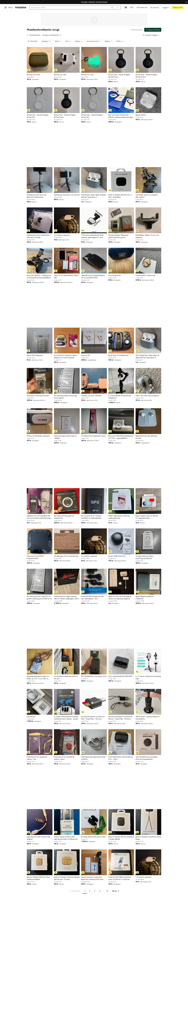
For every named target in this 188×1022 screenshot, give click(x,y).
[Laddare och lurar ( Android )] (94, 381)
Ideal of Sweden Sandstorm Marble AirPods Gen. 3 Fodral (67, 878)
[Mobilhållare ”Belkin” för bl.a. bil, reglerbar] (148, 220)
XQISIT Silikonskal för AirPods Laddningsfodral (119, 517)
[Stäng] (186, 2)
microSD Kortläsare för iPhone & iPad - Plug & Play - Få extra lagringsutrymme (92, 718)
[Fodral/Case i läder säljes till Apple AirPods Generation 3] (94, 180)
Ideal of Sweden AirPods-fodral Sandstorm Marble (38, 878)
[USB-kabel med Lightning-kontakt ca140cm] (94, 742)
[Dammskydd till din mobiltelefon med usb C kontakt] (39, 220)
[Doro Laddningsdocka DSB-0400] (121, 661)
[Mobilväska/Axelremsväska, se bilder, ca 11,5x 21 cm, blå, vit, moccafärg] (39, 661)
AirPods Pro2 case (33, 75)
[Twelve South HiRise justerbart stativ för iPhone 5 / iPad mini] (121, 862)
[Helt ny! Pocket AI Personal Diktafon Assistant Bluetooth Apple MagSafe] (121, 100)
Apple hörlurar (141, 115)
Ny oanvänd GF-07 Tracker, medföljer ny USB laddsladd (91, 517)
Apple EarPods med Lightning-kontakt (147, 437)
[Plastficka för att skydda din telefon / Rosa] (67, 742)
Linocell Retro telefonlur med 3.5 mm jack (66, 677)
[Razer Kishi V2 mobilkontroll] (121, 340)
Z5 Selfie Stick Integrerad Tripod (93, 436)
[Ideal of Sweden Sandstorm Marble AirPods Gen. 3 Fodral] (67, 862)
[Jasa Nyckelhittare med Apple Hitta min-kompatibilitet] (148, 742)
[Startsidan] (20, 7)
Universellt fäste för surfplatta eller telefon (147, 196)
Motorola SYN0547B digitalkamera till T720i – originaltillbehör (120, 437)
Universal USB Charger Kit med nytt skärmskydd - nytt (92, 597)
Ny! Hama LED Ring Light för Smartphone (64, 517)
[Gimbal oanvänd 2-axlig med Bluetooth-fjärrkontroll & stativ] (94, 862)
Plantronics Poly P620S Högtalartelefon (35, 557)
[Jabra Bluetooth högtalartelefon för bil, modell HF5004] (94, 260)
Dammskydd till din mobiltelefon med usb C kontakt (38, 236)
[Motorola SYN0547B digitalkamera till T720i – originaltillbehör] (121, 421)
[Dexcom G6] (94, 340)
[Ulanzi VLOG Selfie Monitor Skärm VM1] (67, 260)
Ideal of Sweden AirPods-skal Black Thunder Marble (121, 838)
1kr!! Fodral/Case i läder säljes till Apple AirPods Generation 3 (147, 356)
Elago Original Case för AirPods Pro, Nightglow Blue (147, 517)
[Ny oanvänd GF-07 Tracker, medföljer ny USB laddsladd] (94, 501)
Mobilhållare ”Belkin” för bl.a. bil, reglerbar (147, 236)
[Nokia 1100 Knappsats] (39, 340)
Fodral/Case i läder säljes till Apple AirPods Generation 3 (93, 196)
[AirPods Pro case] (67, 60)
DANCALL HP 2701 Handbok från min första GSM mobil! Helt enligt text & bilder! (39, 517)
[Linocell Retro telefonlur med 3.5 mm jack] (67, 661)
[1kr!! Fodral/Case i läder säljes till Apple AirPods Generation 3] (148, 340)
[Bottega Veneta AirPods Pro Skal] (94, 822)
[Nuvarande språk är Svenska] (126, 7)
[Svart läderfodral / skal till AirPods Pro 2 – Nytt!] (121, 742)
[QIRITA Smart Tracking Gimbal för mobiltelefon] (148, 702)
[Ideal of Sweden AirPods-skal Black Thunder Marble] (121, 822)
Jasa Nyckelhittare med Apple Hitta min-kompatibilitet (146, 758)
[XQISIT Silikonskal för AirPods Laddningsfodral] (121, 501)
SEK (131, 7)
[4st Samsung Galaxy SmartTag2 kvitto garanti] (67, 381)
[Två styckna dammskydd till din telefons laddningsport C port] (94, 220)
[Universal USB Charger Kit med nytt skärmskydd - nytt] (94, 581)
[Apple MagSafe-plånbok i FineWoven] (148, 581)
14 (107, 891)
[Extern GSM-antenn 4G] (121, 541)
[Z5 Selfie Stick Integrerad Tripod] (94, 421)
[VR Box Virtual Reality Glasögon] (39, 421)
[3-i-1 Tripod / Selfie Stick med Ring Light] (148, 661)
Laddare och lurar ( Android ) (91, 396)
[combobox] (71, 7)
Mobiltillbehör (35, 35)
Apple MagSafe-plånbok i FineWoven (145, 597)
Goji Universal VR (114, 275)
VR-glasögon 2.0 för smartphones (66, 556)
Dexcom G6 (85, 355)
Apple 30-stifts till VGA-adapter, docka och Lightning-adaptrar (120, 597)
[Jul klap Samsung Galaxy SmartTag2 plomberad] (148, 541)
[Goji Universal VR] (121, 260)
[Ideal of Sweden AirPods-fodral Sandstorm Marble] (39, 862)
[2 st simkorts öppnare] (67, 220)
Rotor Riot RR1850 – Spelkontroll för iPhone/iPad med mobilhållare (39, 276)
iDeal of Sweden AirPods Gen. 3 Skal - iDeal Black (120, 196)
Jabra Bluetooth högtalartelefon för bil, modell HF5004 (93, 276)
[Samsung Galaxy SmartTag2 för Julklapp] (67, 421)
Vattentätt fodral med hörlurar (38, 396)
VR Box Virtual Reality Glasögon (38, 436)
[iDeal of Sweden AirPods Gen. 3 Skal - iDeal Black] (121, 180)
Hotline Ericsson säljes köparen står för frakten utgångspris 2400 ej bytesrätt (66, 597)
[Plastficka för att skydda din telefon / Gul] (39, 742)
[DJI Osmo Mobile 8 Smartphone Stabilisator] (121, 381)
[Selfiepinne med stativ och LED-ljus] (67, 180)
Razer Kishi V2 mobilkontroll (118, 355)
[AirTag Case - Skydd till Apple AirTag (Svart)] (121, 60)
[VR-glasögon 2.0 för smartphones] (67, 541)
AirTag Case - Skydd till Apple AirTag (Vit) (37, 116)
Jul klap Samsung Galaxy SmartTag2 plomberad (144, 557)
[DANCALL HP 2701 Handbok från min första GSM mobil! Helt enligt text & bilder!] (39, 501)
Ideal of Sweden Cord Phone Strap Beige (148, 838)
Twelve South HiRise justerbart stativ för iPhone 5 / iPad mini (119, 878)
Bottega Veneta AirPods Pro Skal (93, 837)
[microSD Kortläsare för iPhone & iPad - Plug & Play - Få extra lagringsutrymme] (94, 702)
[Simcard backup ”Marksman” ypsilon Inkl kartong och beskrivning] (121, 220)
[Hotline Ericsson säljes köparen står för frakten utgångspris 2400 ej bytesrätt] (67, 581)
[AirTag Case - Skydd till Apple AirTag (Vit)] (39, 100)
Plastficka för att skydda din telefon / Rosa (64, 758)
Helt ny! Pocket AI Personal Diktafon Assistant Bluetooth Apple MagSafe (121, 116)
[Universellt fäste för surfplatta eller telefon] (148, 180)
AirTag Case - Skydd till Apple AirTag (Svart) (119, 76)
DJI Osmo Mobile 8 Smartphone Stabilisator (119, 397)
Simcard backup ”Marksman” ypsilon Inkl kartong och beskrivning (118, 236)
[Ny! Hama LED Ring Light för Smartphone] (67, 501)
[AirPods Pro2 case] (39, 60)
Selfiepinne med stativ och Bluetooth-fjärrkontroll (36, 196)
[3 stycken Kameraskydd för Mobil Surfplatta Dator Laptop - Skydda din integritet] (67, 702)
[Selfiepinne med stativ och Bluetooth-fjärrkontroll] (39, 180)
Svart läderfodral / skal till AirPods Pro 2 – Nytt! (120, 758)
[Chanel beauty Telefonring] (148, 260)
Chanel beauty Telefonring (145, 275)
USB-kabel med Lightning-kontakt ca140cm (93, 758)
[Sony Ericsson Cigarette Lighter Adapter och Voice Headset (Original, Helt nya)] (67, 340)
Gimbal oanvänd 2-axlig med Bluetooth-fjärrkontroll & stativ (92, 878)
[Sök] (112, 7)
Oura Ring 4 (31, 717)
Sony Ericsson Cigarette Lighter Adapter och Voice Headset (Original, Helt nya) (65, 356)
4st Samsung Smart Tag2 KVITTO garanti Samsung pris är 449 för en (39, 597)
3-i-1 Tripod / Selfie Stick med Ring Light (148, 677)
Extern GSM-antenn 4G (116, 556)
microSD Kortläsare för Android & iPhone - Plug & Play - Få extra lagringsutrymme (120, 718)
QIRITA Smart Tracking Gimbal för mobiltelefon (148, 718)
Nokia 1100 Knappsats (35, 355)
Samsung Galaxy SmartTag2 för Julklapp (65, 437)
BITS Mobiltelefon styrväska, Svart (94, 676)
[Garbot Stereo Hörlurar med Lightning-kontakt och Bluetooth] (67, 822)
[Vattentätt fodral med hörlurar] (39, 381)
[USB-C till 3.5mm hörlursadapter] (148, 381)
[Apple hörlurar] (148, 100)
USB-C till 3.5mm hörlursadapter (147, 396)
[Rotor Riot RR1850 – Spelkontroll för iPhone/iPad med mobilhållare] (39, 260)
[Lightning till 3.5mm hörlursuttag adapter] (39, 822)
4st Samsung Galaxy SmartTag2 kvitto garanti (65, 397)
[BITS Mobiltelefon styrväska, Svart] (94, 661)
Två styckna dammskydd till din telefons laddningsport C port (92, 236)
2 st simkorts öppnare (62, 235)
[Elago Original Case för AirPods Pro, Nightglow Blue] (148, 501)
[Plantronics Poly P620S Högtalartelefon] (39, 541)
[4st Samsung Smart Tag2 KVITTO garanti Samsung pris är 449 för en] (39, 581)
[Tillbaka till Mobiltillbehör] (27, 35)
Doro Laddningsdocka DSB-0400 (120, 676)
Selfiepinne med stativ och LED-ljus (67, 195)
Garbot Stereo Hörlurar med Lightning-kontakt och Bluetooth (66, 838)
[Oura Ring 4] (39, 702)
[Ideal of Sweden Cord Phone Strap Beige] (148, 822)
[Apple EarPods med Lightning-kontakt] (148, 421)
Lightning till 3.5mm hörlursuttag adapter (38, 838)
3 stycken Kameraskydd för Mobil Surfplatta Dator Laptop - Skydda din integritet (66, 718)
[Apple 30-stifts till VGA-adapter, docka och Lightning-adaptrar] (121, 581)
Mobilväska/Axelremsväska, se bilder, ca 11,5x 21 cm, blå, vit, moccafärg (38, 677)
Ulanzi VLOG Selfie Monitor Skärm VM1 (66, 276)
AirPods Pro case (60, 75)
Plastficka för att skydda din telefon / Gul (37, 758)
